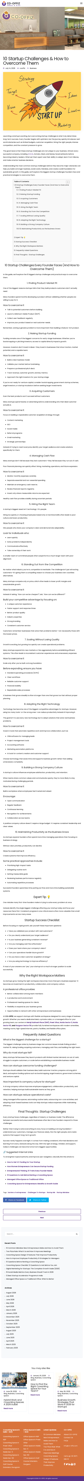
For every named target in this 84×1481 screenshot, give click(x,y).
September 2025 (13, 1327)
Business (33, 68)
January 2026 (11, 1313)
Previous (42, 1211)
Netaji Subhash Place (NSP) (38, 1022)
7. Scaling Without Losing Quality (32, 216)
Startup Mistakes (63, 1192)
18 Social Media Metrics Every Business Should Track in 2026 (29, 1272)
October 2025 (11, 1324)
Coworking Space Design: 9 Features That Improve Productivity (31, 1255)
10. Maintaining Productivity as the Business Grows (39, 229)
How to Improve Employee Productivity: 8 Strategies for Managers (32, 1258)
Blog (5, 1393)
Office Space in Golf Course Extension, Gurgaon (31, 1461)
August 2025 (11, 1330)
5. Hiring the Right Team (28, 207)
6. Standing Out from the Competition (34, 211)
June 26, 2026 (11, 1391)
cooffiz (22, 68)
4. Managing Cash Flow (28, 203)
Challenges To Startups (36, 1192)
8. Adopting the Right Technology (32, 220)
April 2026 (10, 1306)
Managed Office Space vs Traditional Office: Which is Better (30, 1279)
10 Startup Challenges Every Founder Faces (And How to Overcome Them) (42, 186)
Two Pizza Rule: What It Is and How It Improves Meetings (28, 1251)
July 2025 (10, 1334)
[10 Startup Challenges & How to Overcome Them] (42, 102)
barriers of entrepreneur (17, 1192)
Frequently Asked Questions (27, 250)
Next (42, 1217)
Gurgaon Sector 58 (23, 1025)
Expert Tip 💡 (20, 237)
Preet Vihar (54, 1022)
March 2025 (11, 1344)
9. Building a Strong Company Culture (34, 224)
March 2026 (11, 1310)
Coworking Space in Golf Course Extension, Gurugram (11, 1464)
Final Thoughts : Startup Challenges (30, 255)
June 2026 (10, 1299)
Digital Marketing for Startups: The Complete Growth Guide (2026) (33, 1268)
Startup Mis (51, 1192)
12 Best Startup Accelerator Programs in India (24, 1275)
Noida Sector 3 (66, 1022)
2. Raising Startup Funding (29, 194)
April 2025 (10, 1341)
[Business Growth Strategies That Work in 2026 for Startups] (68, 1380)
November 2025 (12, 1320)
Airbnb (30, 154)
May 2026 (10, 1303)
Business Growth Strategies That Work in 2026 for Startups (66, 1403)
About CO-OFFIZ (70, 1434)
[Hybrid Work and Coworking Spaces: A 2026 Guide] (14, 1380)
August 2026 (11, 1293)
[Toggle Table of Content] (66, 182)
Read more (8, 1408)
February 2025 (12, 1348)
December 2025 (12, 1317)
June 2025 (10, 1337)
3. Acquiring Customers (28, 198)
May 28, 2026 (65, 1391)
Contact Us (68, 1437)
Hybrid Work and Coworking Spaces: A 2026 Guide (14, 1402)
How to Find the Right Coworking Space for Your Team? (39, 1387)
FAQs (66, 1440)
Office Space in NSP (31, 1436)
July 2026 (10, 1296)
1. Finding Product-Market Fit (29, 190)
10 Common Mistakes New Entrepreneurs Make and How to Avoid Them (35, 1248)
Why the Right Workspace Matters (29, 246)
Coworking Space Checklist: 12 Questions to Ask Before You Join (31, 1265)
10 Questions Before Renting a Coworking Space (25, 1262)
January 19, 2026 (39, 1375)
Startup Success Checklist (26, 242)
